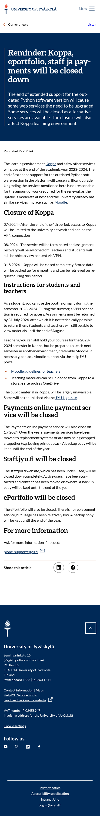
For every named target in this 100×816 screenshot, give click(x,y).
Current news (18, 24)
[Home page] (30, 9)
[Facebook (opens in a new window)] (73, 567)
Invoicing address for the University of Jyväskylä (38, 715)
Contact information (18, 690)
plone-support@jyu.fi (21, 551)
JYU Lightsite (66, 397)
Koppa (51, 163)
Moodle (60, 202)
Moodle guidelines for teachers (35, 371)
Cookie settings (15, 726)
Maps (40, 690)
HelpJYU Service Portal (20, 695)
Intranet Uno (50, 799)
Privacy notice (50, 788)
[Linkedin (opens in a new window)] (58, 567)
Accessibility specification (50, 793)
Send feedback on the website (25, 700)
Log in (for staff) (50, 805)
